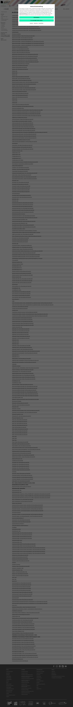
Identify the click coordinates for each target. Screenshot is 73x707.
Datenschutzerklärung (23, 13)
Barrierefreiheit (41, 23)
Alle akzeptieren (36, 17)
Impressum (31, 23)
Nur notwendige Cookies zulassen (37, 20)
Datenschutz (36, 23)
